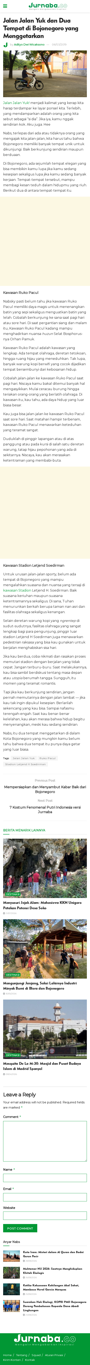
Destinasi (13, 894)
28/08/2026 (31, 1261)
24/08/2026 (31, 1315)
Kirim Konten (12, 1359)
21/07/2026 (11, 913)
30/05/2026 (11, 993)
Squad (36, 1355)
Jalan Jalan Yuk (24, 758)
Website (9, 1208)
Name (9, 1169)
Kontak (30, 1359)
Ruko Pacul (48, 758)
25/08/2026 (31, 1294)
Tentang (21, 1355)
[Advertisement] (45, 241)
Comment (12, 1117)
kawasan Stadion (17, 590)
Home (7, 1355)
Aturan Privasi (54, 1355)
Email (8, 1189)
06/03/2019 (59, 44)
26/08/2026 (31, 1277)
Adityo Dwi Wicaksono (29, 44)
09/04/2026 (11, 1074)
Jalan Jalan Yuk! (16, 103)
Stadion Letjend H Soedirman (25, 764)
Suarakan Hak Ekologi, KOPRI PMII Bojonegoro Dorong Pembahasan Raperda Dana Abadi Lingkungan (54, 1306)
